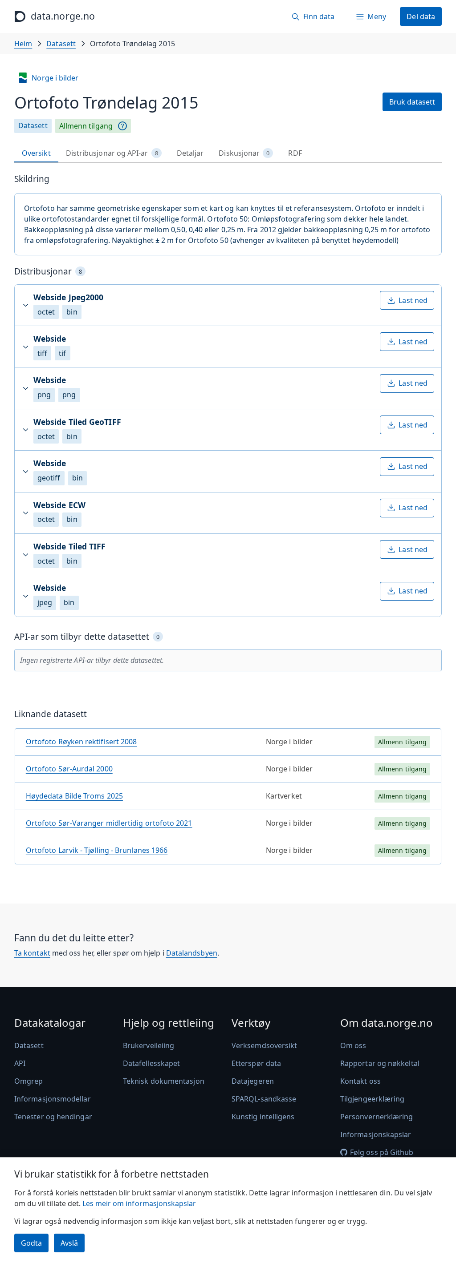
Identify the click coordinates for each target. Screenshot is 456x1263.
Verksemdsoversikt (264, 1045)
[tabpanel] (228, 522)
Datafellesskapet (151, 1063)
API (19, 1063)
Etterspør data (256, 1063)
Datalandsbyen (191, 953)
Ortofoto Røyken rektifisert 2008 (81, 742)
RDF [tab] (294, 153)
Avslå (69, 1243)
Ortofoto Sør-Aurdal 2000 (69, 769)
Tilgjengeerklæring (372, 1099)
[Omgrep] (122, 125)
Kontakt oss (360, 1081)
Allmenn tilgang (86, 126)
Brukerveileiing (148, 1045)
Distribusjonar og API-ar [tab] (112, 153)
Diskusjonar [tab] (244, 153)
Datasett (61, 43)
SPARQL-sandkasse (264, 1099)
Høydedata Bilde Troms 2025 (74, 796)
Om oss (353, 1045)
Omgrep (28, 1081)
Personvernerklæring (376, 1117)
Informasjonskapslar (375, 1134)
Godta (31, 1243)
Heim (23, 43)
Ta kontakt (32, 953)
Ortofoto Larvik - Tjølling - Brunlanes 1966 (96, 850)
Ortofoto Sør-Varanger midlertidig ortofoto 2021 (109, 823)
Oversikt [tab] (36, 153)
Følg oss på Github (381, 1152)
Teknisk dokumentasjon (163, 1081)
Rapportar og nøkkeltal (379, 1063)
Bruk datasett (412, 102)
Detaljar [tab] (190, 153)
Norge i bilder (55, 78)
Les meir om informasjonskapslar (139, 1203)
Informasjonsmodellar (52, 1099)
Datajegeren (253, 1081)
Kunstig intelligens (263, 1117)
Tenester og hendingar (53, 1117)
